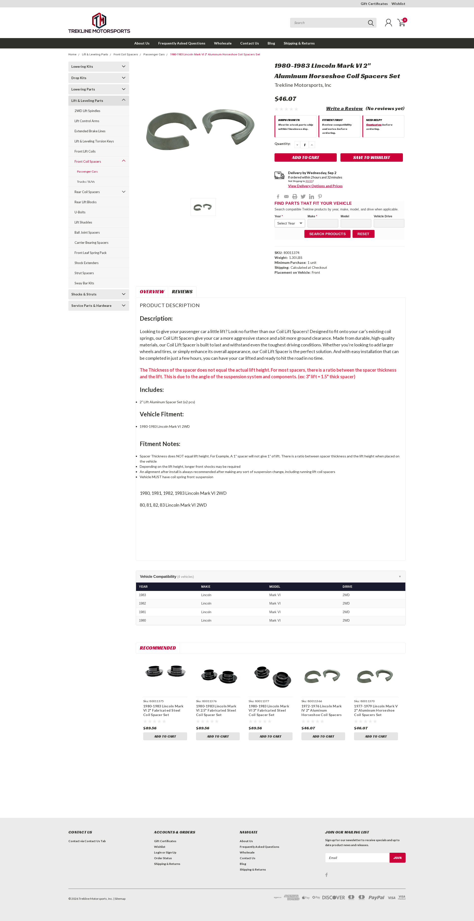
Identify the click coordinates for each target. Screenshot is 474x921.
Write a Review (344, 108)
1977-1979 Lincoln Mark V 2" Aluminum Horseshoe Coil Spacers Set (376, 710)
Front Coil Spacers (126, 54)
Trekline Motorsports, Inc (303, 85)
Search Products (327, 234)
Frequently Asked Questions (181, 43)
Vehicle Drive (383, 216)
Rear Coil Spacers (87, 192)
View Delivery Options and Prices (315, 186)
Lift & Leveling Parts (95, 54)
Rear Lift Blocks (86, 202)
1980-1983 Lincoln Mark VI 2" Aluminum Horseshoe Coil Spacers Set (215, 54)
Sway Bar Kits (84, 283)
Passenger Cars (154, 54)
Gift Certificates (374, 3)
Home (72, 54)
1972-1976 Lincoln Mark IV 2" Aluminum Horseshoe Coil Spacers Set (321, 712)
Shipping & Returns (299, 43)
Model (345, 216)
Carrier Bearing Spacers (91, 243)
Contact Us (249, 43)
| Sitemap (119, 898)
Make (312, 216)
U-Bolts (80, 212)
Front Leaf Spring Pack (91, 253)
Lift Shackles (83, 222)
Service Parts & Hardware (91, 306)
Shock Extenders (87, 263)
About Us (142, 43)
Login (158, 852)
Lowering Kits (82, 66)
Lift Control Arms (87, 121)
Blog (271, 43)
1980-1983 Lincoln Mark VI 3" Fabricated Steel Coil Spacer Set (269, 710)
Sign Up (171, 852)
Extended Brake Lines (90, 131)
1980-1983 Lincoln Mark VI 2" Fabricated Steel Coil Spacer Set (163, 710)
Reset (363, 234)
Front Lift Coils (85, 151)
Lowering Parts (83, 89)
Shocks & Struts (84, 294)
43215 (309, 181)
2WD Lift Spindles (87, 111)
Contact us (374, 124)
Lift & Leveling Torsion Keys (94, 141)
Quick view (165, 676)
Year (279, 216)
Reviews (182, 291)
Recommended (158, 648)
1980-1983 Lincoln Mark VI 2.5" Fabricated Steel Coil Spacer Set (216, 710)
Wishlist (398, 3)
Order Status (163, 858)
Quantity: (283, 143)
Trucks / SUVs (86, 181)
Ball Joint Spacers (87, 232)
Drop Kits (78, 78)
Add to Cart (165, 736)
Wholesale (223, 43)
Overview (152, 291)
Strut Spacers (84, 273)
